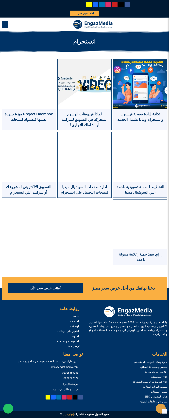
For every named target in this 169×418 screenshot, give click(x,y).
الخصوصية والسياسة (68, 341)
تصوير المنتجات (159, 391)
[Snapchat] (89, 4)
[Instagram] (108, 4)
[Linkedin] (102, 4)
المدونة (76, 336)
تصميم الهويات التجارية (155, 386)
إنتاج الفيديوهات (159, 376)
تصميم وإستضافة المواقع (153, 366)
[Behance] (95, 4)
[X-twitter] (121, 4)
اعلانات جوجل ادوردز (156, 371)
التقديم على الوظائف (68, 331)
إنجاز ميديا (68, 414)
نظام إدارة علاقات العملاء (153, 401)
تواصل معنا (74, 346)
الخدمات (75, 321)
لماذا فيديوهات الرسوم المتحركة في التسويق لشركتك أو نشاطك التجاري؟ (84, 119)
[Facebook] (127, 4)
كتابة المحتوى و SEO (155, 396)
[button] (5, 24)
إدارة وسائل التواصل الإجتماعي (150, 362)
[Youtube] (115, 4)
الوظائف (75, 326)
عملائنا (76, 316)
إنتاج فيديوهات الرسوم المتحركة (150, 381)
